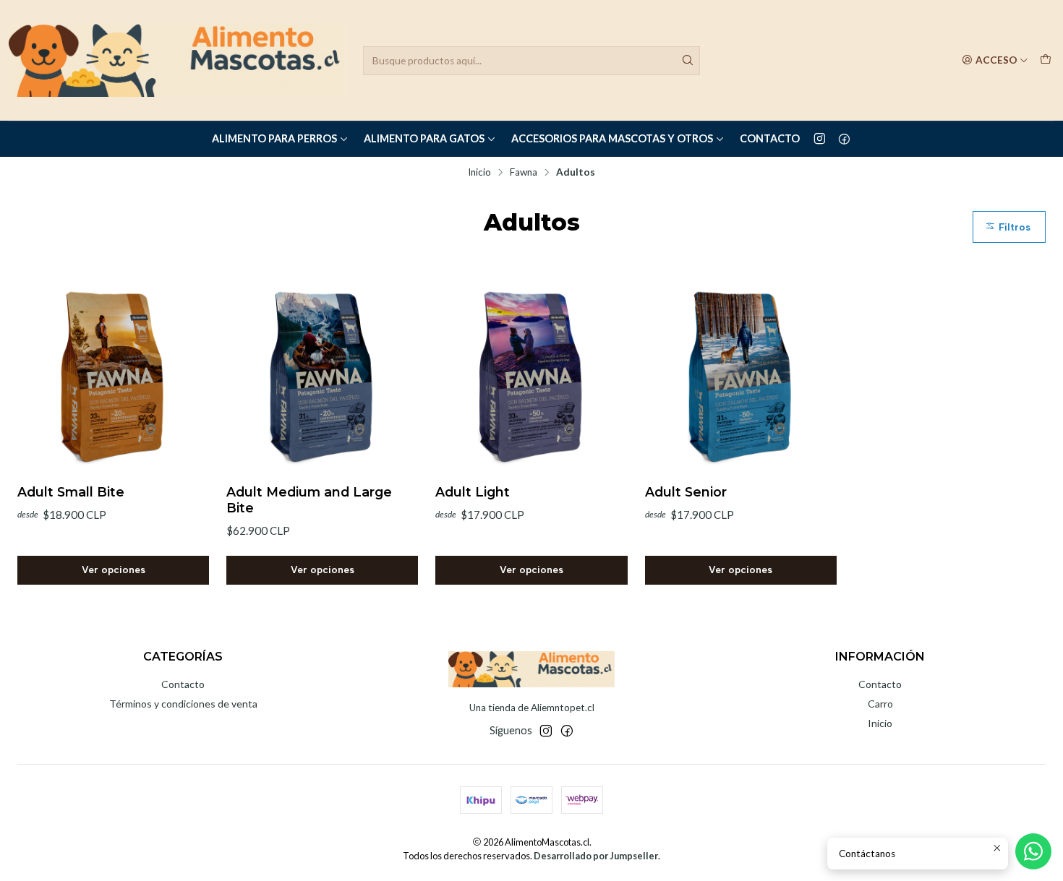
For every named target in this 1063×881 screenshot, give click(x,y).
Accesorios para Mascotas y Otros (612, 138)
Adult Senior (686, 491)
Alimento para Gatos (424, 138)
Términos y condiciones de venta (183, 703)
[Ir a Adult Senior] (741, 376)
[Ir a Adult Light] (531, 376)
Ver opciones (113, 569)
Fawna (523, 173)
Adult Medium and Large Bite (309, 499)
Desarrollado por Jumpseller (596, 855)
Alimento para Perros (274, 138)
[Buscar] (687, 60)
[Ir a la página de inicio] (177, 60)
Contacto (770, 138)
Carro (880, 703)
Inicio (479, 173)
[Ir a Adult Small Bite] (113, 376)
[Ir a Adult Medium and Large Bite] (322, 376)
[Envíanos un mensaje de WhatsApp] (1033, 851)
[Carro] (1045, 60)
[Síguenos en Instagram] (820, 139)
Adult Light (472, 491)
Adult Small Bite (70, 491)
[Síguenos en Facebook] (844, 139)
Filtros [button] (1013, 226)
